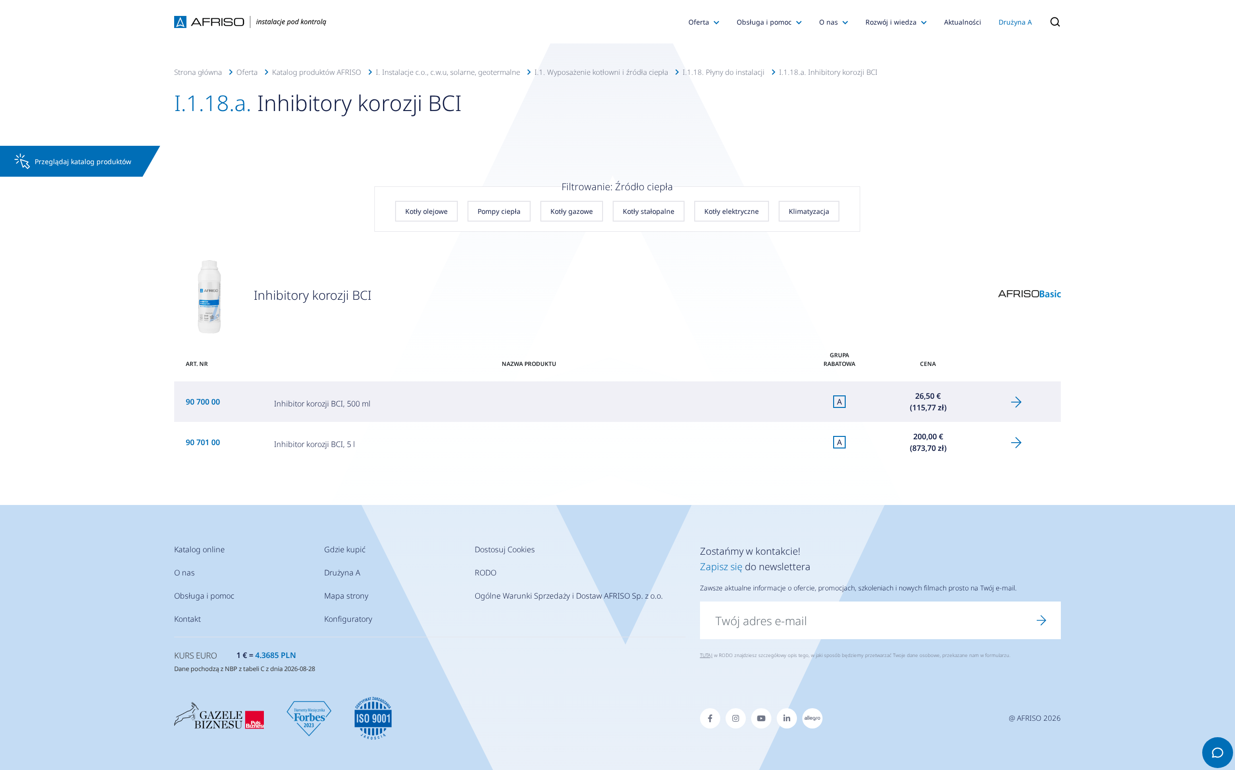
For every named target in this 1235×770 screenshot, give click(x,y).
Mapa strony (346, 595)
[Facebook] (710, 718)
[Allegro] (812, 718)
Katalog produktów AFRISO (316, 72)
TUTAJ (706, 655)
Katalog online (199, 549)
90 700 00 (203, 401)
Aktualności (962, 22)
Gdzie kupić (345, 549)
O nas (828, 22)
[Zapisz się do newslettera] (1041, 620)
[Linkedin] (787, 718)
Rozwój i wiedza (891, 22)
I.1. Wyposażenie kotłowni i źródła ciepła (601, 72)
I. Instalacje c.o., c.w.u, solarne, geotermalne (448, 72)
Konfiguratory (348, 619)
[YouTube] (761, 718)
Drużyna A (1015, 22)
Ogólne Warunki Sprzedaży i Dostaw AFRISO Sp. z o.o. (569, 595)
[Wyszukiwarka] (1051, 22)
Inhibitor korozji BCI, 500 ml (322, 403)
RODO (485, 572)
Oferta (698, 22)
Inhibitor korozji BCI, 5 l (314, 444)
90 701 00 (203, 442)
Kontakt (187, 619)
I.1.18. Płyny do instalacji (724, 72)
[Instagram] (736, 718)
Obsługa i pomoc (764, 22)
